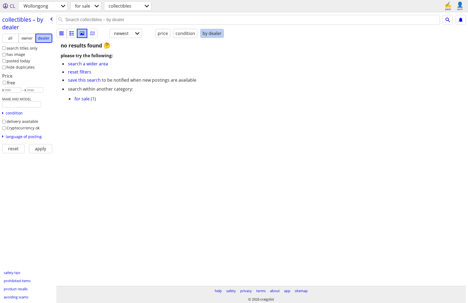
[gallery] (82, 33)
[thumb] (72, 33)
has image (15, 54)
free (11, 83)
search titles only (21, 48)
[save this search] (461, 20)
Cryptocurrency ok (23, 127)
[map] (92, 33)
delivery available (22, 121)
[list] (61, 33)
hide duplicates (20, 67)
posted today (18, 60)
